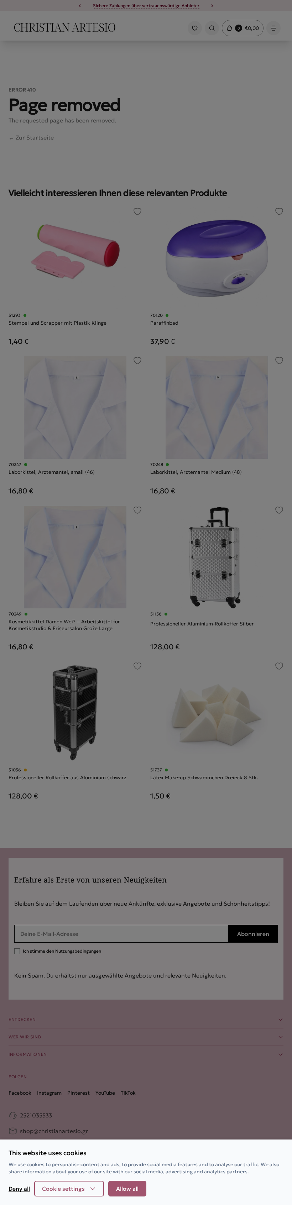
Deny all (19, 1188)
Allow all (127, 1188)
